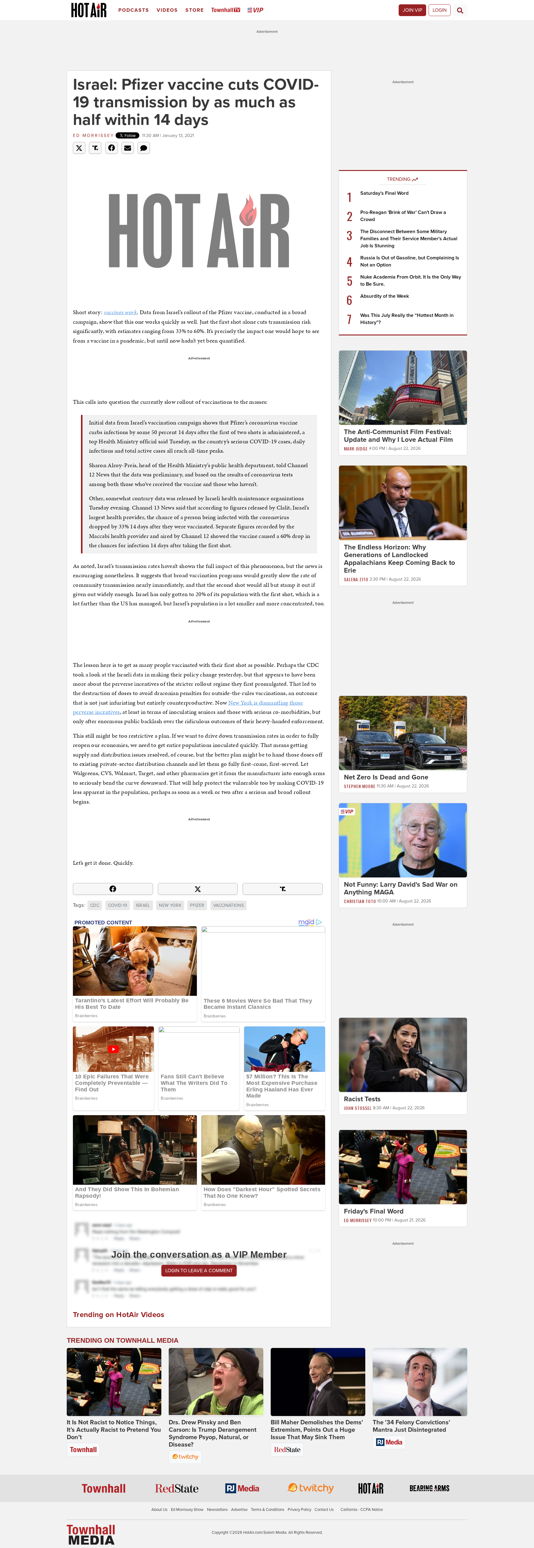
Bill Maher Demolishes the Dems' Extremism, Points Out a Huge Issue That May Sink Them (317, 1430)
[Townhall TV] (227, 10)
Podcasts (133, 10)
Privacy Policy (299, 1509)
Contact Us (324, 1509)
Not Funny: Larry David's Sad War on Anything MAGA (401, 888)
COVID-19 (117, 905)
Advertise (239, 1509)
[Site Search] (460, 10)
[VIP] (256, 10)
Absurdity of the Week (384, 296)
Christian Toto (360, 901)
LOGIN (440, 10)
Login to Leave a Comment (199, 1271)
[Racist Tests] (403, 1054)
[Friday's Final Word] (403, 1167)
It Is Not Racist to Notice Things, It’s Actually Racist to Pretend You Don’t (114, 1430)
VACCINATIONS (228, 905)
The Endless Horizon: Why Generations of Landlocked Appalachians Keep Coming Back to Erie (399, 558)
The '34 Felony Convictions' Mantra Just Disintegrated (411, 1426)
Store (194, 10)
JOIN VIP (412, 10)
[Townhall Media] (91, 1534)
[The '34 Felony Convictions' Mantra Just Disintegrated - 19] (420, 1382)
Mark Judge (356, 448)
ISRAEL (143, 905)
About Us (159, 1509)
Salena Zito (356, 579)
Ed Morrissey (93, 135)
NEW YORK (170, 905)
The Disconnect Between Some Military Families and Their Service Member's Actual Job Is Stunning (408, 238)
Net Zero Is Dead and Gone (386, 777)
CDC (94, 905)
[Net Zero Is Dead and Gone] (403, 733)
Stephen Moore (359, 786)
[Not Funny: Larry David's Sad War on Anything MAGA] (403, 840)
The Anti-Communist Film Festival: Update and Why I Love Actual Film (398, 436)
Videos (167, 10)
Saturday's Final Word (384, 193)
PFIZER (197, 905)
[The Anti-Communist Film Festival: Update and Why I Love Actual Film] (403, 387)
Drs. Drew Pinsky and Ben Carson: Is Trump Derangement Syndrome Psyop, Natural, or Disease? (212, 1433)
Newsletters (217, 1509)
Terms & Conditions (267, 1509)
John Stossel (358, 1108)
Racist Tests (362, 1099)
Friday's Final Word (374, 1211)
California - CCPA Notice (362, 1509)
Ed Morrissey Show (187, 1509)
